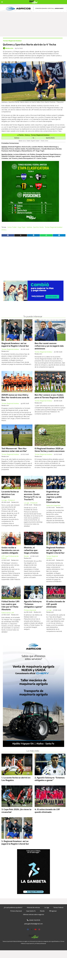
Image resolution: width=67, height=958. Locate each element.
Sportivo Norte (38, 227)
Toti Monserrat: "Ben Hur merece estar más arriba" (14, 449)
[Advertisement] (33, 24)
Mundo (26, 556)
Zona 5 (3, 230)
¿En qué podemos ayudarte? (13, 907)
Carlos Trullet (12, 227)
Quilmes (29, 227)
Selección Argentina (53, 505)
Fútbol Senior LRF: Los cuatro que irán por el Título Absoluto (10, 605)
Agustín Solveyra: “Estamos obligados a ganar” (33, 604)
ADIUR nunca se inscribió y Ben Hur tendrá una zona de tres (15, 397)
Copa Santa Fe (31, 911)
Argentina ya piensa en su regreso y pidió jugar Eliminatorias (54, 496)
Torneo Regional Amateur (12, 41)
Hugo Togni (21, 227)
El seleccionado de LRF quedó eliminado (55, 604)
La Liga (48, 610)
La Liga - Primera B (30, 503)
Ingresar (54, 911)
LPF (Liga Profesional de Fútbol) (10, 557)
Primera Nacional (30, 610)
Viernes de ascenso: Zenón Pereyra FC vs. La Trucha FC (32, 495)
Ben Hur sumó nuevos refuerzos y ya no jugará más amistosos (49, 346)
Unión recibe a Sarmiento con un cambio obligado (10, 550)
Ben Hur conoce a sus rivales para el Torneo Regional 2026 (49, 396)
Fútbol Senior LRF (7, 613)
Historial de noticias (33, 907)
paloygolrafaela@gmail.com (33, 924)
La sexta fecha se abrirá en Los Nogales (10, 494)
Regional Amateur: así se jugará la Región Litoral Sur (15, 344)
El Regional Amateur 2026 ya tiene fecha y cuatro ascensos (50, 449)
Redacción (9, 48)
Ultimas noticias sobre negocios (33, 914)
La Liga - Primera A (8, 500)
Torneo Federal (58, 907)
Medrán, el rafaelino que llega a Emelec (31, 550)
